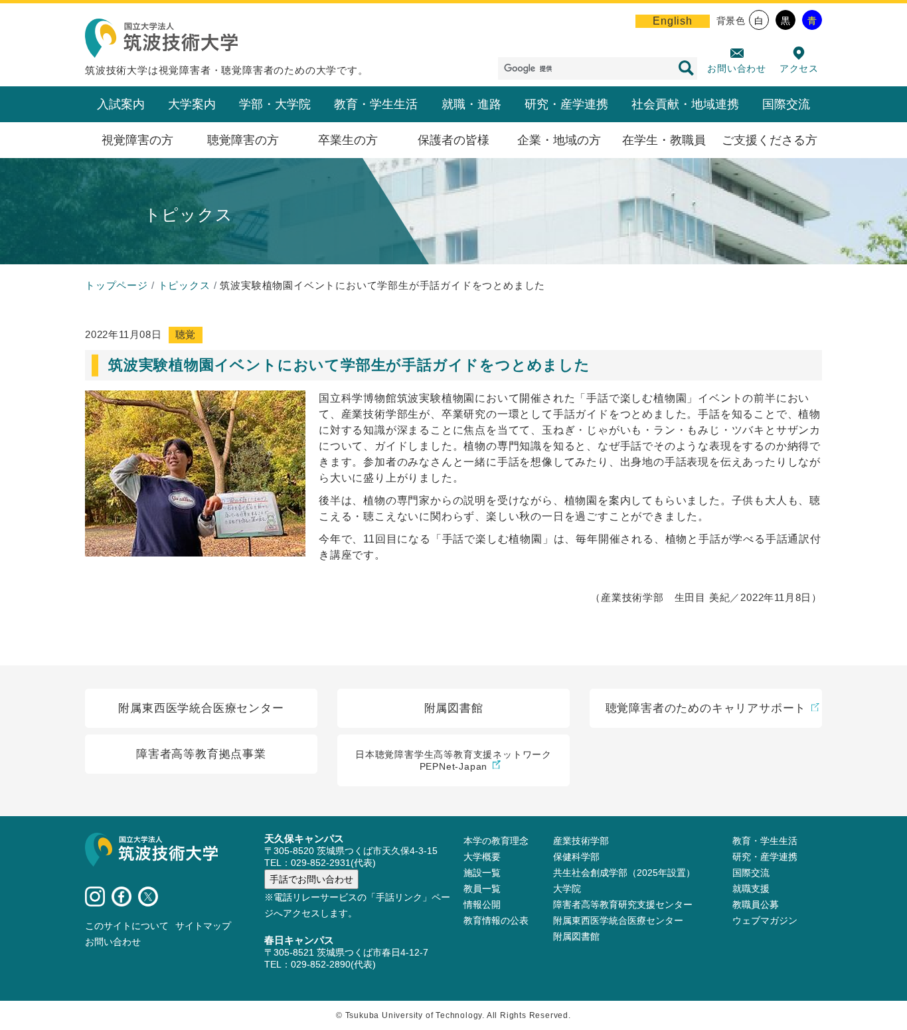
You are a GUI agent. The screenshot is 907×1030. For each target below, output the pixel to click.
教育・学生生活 (376, 104)
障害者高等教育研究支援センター (623, 904)
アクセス (799, 68)
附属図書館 (576, 936)
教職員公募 (755, 904)
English (673, 21)
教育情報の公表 (496, 920)
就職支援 (751, 888)
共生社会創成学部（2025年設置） (624, 872)
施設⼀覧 (482, 872)
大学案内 (192, 104)
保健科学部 (576, 856)
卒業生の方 (348, 140)
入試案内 (121, 104)
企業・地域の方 (559, 140)
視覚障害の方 (137, 140)
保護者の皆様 (453, 140)
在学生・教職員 (664, 140)
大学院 (567, 888)
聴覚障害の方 (243, 140)
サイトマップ (203, 925)
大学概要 (482, 856)
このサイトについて (127, 925)
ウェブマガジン (764, 920)
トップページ (116, 285)
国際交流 (786, 104)
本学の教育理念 (496, 840)
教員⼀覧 (482, 888)
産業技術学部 (581, 840)
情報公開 (482, 904)
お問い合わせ (736, 68)
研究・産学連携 (566, 104)
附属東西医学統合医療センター (618, 920)
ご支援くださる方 (769, 140)
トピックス (184, 285)
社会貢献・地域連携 (685, 104)
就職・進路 (471, 104)
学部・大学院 (275, 104)
